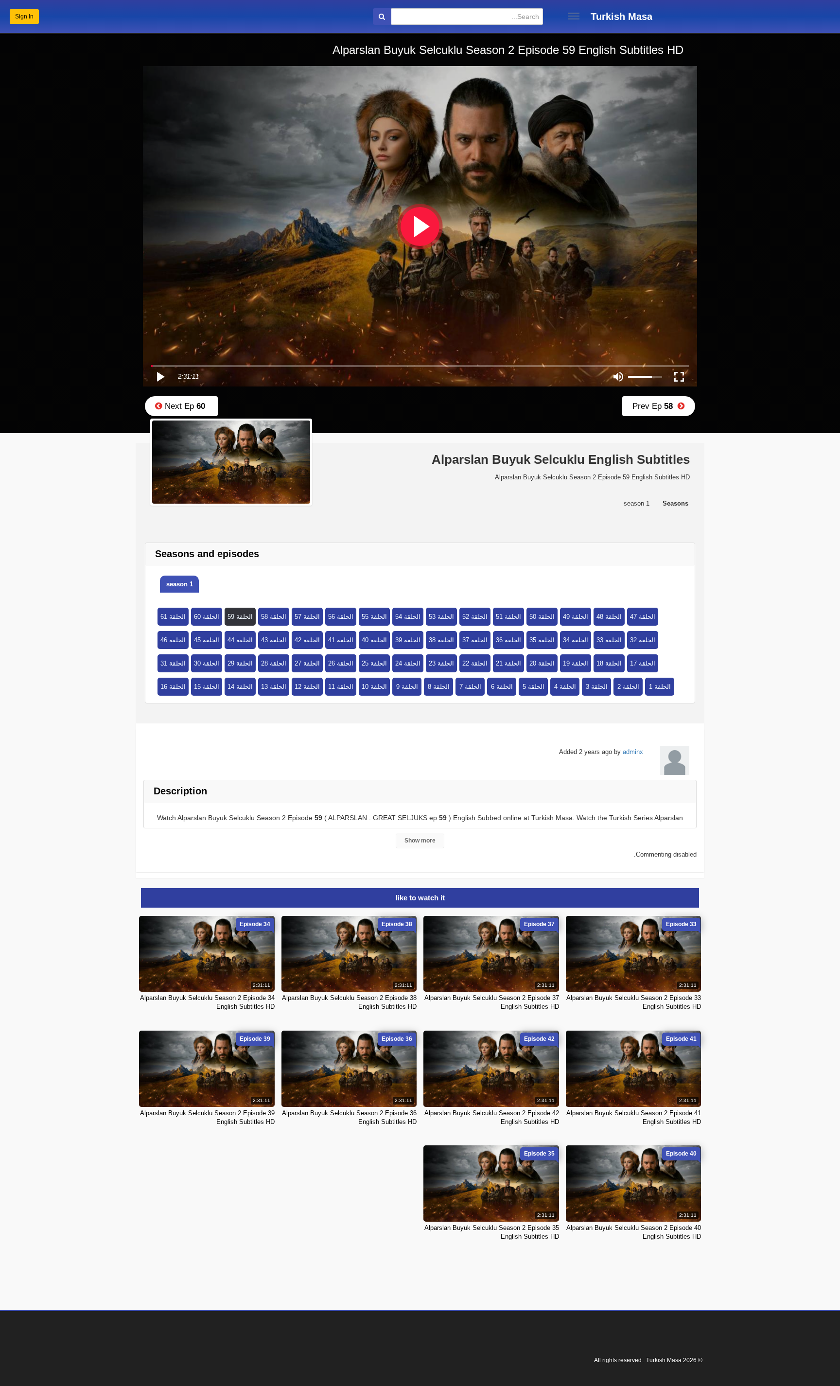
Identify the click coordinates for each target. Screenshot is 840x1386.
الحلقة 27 (307, 663)
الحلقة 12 (307, 686)
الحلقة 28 (273, 663)
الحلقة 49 (575, 616)
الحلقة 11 (340, 686)
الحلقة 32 (642, 640)
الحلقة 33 (609, 640)
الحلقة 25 (374, 663)
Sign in (24, 16)
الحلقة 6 (502, 686)
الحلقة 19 (575, 663)
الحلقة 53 (441, 616)
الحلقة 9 (407, 686)
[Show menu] (573, 16)
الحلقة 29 (240, 663)
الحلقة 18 (609, 663)
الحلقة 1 (660, 686)
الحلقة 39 (407, 640)
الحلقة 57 (307, 616)
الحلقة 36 (508, 640)
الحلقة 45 (206, 640)
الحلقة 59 (240, 616)
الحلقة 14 (240, 686)
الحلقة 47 (642, 616)
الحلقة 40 (374, 640)
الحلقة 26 (340, 663)
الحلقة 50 (542, 616)
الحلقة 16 (173, 686)
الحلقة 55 (374, 616)
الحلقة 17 (642, 663)
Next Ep (183, 406)
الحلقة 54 (407, 616)
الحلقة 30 (206, 663)
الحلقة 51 (508, 616)
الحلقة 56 (340, 616)
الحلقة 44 (240, 640)
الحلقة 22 (475, 663)
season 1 (179, 584)
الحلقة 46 (173, 640)
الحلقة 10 (374, 686)
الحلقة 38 (441, 640)
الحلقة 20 (542, 663)
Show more (420, 840)
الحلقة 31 (173, 663)
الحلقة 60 (206, 616)
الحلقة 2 (628, 686)
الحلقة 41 (340, 640)
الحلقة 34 (575, 640)
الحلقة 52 (475, 616)
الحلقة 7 (470, 686)
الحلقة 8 (439, 686)
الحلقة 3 (597, 686)
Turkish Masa (621, 16)
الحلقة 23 (441, 663)
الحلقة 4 (565, 686)
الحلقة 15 (206, 686)
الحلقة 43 (273, 640)
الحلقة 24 (407, 663)
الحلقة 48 (609, 616)
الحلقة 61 (173, 616)
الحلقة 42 (307, 640)
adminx (633, 751)
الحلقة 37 (475, 640)
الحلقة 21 (508, 663)
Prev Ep (655, 406)
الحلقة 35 (542, 640)
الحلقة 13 (273, 686)
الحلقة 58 (273, 616)
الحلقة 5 (533, 686)
